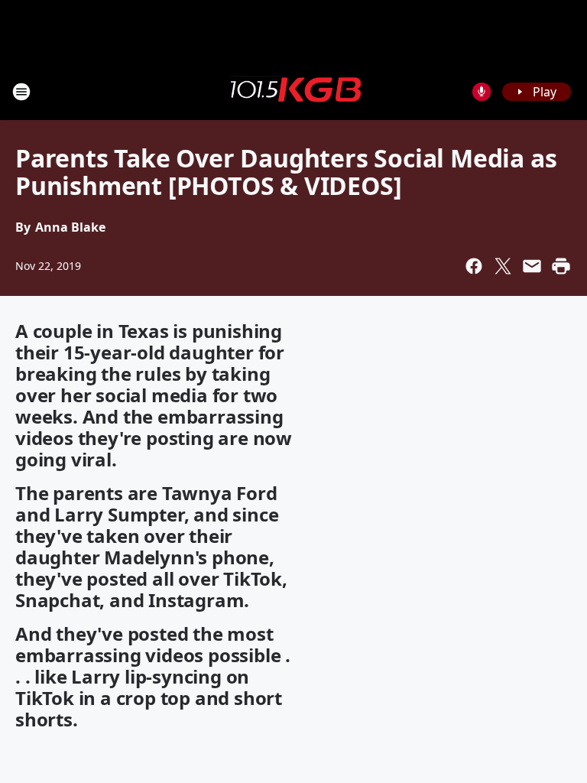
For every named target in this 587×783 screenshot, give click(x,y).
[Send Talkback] (481, 92)
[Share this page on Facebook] (474, 266)
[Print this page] (561, 266)
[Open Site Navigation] (21, 92)
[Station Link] (293, 91)
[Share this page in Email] (532, 266)
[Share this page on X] (503, 266)
